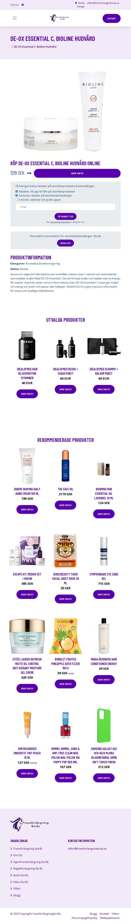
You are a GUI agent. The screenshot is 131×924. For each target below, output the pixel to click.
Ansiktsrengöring (49, 263)
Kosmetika (32, 263)
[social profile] (22, 5)
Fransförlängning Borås (27, 848)
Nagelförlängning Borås (28, 868)
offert (111, 18)
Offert (16, 888)
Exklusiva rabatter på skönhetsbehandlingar (45, 195)
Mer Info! (77, 173)
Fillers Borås (20, 882)
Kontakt (104, 913)
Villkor (115, 913)
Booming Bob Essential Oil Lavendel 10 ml (103, 493)
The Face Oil (65, 489)
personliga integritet (59, 222)
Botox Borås (20, 875)
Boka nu (65, 243)
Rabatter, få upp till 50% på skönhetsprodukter (47, 191)
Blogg (16, 895)
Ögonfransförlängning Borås (31, 862)
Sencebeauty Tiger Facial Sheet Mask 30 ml (65, 578)
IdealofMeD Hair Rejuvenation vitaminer (27, 373)
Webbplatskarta (109, 918)
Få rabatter (65, 216)
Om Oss (18, 855)
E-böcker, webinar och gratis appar (40, 199)
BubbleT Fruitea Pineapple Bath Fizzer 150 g (65, 663)
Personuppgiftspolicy (84, 918)
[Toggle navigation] (14, 18)
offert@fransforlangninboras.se (103, 2)
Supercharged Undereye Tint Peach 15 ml (27, 753)
